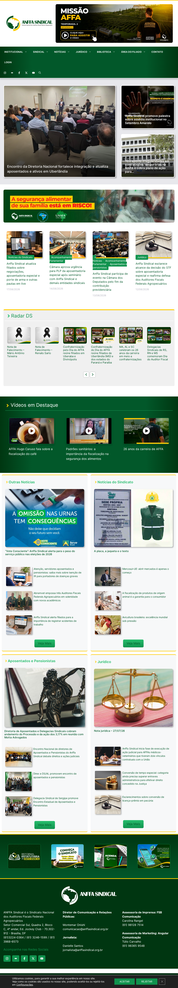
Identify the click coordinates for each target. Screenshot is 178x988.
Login (8, 62)
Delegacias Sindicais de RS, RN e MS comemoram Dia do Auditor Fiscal (129, 353)
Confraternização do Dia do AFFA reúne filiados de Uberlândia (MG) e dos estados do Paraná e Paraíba (74, 354)
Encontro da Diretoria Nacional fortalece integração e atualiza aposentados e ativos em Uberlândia (57, 168)
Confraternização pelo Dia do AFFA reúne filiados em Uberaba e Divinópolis (45, 353)
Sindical (38, 51)
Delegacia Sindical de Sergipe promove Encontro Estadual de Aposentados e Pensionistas (55, 802)
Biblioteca (104, 51)
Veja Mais (44, 643)
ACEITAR (125, 981)
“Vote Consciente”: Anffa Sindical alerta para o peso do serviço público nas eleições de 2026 (40, 552)
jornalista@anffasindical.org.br (83, 950)
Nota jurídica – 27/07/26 (109, 730)
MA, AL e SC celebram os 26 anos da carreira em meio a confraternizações (102, 353)
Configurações (24, 984)
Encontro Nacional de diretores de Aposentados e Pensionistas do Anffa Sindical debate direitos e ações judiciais (56, 752)
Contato (157, 51)
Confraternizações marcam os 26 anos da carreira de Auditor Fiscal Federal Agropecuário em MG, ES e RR (159, 356)
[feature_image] (19, 335)
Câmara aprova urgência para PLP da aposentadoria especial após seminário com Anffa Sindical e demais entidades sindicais (67, 275)
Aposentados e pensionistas (110, 266)
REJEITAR (146, 981)
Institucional (13, 51)
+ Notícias (97, 259)
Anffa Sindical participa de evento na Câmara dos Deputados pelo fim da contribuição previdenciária (110, 281)
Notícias (60, 51)
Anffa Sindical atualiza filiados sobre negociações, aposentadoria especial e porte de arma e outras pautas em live (23, 273)
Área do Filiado (131, 51)
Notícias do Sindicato (20, 257)
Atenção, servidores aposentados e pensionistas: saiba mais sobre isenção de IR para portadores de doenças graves (57, 572)
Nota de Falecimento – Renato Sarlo (15, 350)
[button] (40, 73)
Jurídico (81, 51)
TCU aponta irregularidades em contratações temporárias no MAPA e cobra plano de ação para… (147, 166)
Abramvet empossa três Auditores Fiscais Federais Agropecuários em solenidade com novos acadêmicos (57, 597)
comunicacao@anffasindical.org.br (85, 929)
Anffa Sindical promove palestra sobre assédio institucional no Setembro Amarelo (147, 119)
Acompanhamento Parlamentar (61, 259)
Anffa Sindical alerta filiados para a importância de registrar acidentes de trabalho (55, 621)
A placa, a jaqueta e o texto (111, 551)
